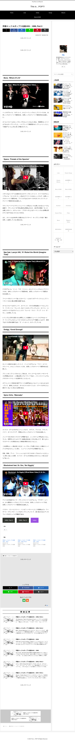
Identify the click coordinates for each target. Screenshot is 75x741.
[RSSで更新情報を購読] (27, 600)
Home (37, 736)
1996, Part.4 (23, 520)
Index (34, 520)
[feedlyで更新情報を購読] (23, 600)
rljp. (63, 55)
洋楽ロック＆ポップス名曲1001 (10, 555)
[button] (45, 30)
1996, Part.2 (9, 520)
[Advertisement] (26, 43)
